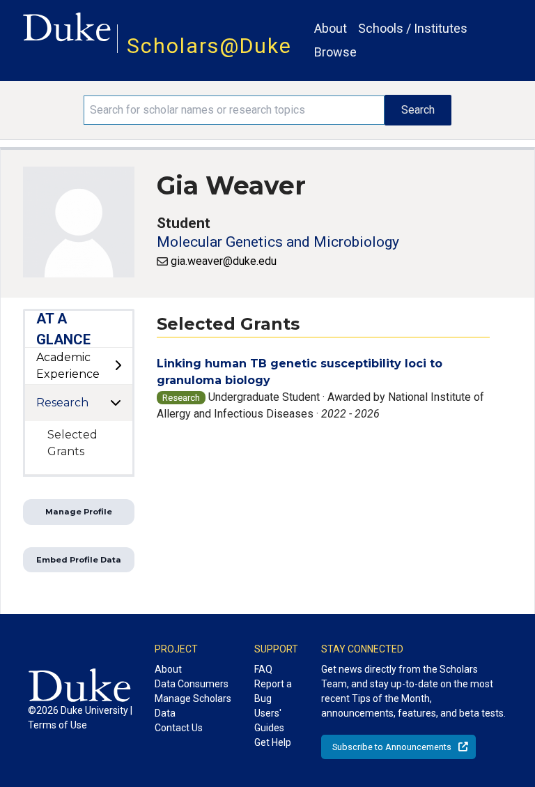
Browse (335, 52)
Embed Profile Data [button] (78, 560)
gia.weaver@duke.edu (224, 261)
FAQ (263, 669)
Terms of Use (57, 725)
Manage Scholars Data (193, 706)
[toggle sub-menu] (117, 366)
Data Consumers (191, 683)
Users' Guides (269, 720)
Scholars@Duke (209, 45)
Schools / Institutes (412, 28)
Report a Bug (273, 691)
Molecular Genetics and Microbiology (278, 242)
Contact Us (179, 727)
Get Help (272, 742)
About (330, 28)
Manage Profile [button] (78, 512)
